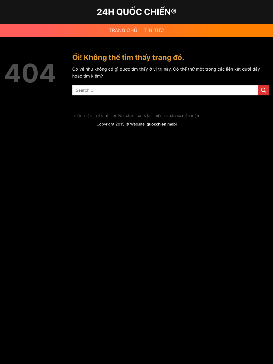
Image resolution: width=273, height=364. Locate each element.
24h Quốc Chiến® (136, 12)
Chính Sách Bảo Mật (132, 116)
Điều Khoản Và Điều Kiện (177, 116)
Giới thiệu (83, 116)
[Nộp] (263, 90)
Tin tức (154, 30)
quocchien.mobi (162, 124)
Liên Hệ (102, 116)
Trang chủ (123, 30)
